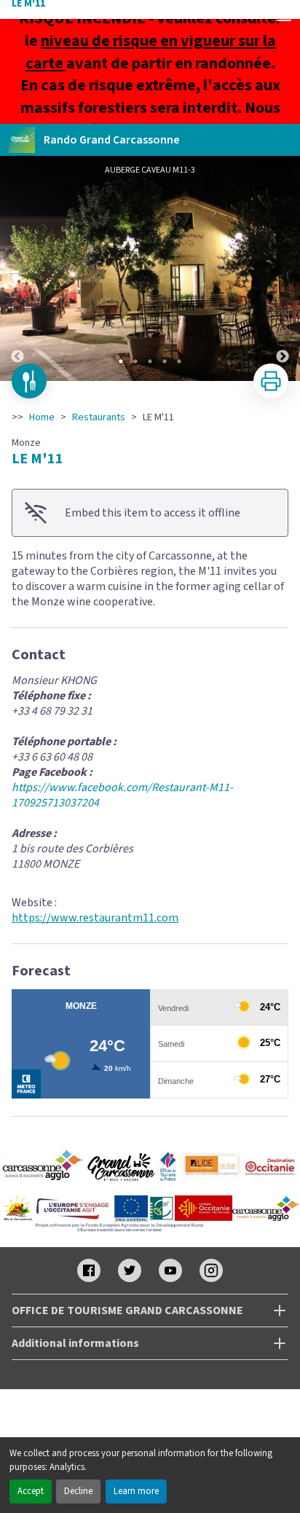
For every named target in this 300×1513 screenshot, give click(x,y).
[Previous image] (17, 268)
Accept (30, 1491)
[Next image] (282, 268)
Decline (78, 1491)
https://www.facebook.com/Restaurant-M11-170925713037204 (122, 795)
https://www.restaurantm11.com (95, 918)
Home (42, 417)
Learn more (136, 1491)
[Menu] (284, 16)
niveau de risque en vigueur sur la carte (150, 52)
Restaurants (98, 417)
